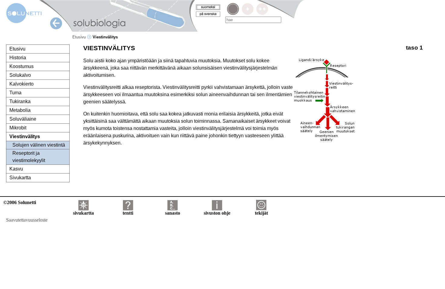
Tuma (15, 92)
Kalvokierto (21, 83)
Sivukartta (20, 177)
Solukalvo (20, 75)
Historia (17, 57)
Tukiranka (20, 101)
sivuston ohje (217, 213)
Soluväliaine (22, 119)
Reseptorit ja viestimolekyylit (28, 157)
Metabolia (20, 110)
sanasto (172, 213)
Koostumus (21, 66)
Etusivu (79, 37)
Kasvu (16, 168)
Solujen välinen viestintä (38, 145)
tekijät (261, 213)
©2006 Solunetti (19, 202)
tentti (128, 213)
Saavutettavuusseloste (27, 219)
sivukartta (83, 213)
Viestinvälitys (24, 136)
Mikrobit (17, 127)
